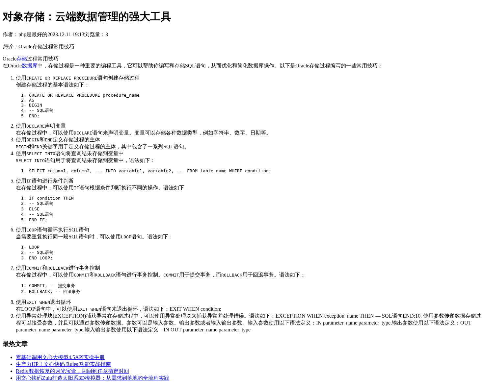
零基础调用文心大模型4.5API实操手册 (60, 357)
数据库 (30, 65)
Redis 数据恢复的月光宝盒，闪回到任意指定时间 (72, 371)
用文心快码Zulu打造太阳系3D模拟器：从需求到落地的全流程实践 (92, 378)
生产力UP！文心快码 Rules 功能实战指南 (63, 364)
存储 (21, 58)
